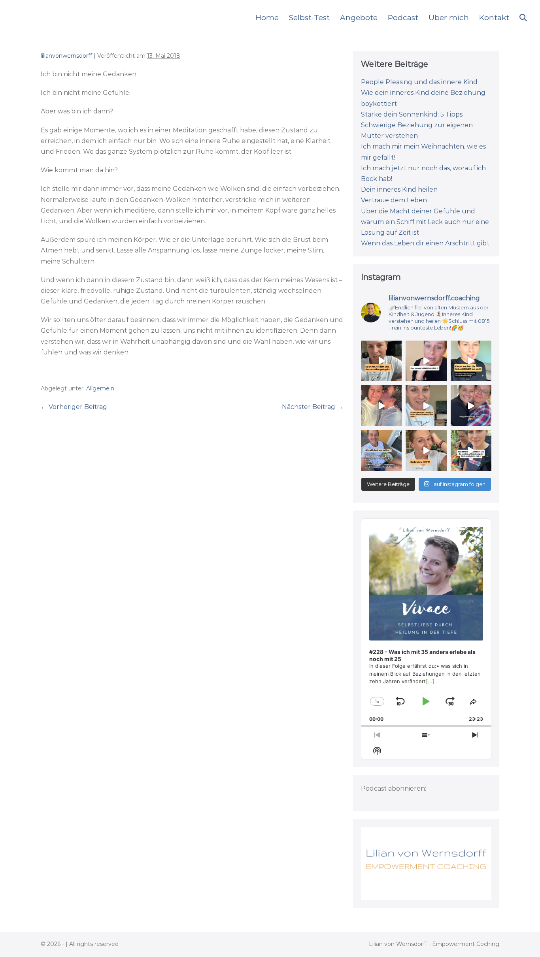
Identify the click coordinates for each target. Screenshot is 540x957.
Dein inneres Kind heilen (399, 189)
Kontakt (494, 17)
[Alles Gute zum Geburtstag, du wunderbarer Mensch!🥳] (471, 405)
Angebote (359, 17)
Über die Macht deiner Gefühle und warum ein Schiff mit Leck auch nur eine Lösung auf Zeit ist (425, 221)
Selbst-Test (309, 17)
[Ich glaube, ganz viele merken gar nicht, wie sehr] (381, 361)
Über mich (449, 17)
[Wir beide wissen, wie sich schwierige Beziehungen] (471, 450)
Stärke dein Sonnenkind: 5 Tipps (412, 114)
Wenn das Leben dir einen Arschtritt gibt (425, 243)
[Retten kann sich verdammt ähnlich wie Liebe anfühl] (381, 450)
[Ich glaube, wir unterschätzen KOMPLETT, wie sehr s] (426, 405)
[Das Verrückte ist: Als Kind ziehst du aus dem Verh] (471, 361)
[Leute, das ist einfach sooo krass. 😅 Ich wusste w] (426, 361)
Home (267, 17)
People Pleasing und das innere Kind (419, 82)
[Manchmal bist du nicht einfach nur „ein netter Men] (426, 450)
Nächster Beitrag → (312, 407)
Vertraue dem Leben (394, 200)
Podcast (403, 17)
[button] (523, 18)
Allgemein (100, 388)
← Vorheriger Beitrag (74, 407)
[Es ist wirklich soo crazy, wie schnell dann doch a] (381, 405)
